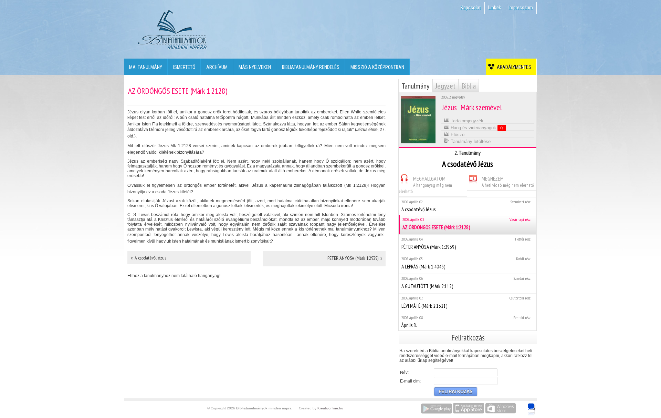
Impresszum (520, 7)
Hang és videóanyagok (476, 127)
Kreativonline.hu (330, 408)
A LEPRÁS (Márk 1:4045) (466, 263)
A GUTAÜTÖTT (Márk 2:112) (466, 282)
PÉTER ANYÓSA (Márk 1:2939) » (354, 258)
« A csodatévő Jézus (148, 258)
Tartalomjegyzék (466, 120)
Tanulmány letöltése (470, 141)
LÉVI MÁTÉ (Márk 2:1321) (466, 302)
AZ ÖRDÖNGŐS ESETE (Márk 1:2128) (466, 224)
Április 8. (466, 321)
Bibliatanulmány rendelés (310, 67)
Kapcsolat (471, 7)
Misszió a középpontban (377, 67)
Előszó (456, 134)
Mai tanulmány (145, 67)
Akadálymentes (513, 67)
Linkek (494, 7)
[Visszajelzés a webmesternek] (536, 405)
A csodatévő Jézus (466, 206)
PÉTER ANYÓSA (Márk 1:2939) (466, 243)
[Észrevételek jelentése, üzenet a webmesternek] (531, 409)
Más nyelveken (255, 67)
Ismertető (184, 67)
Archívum (217, 67)
